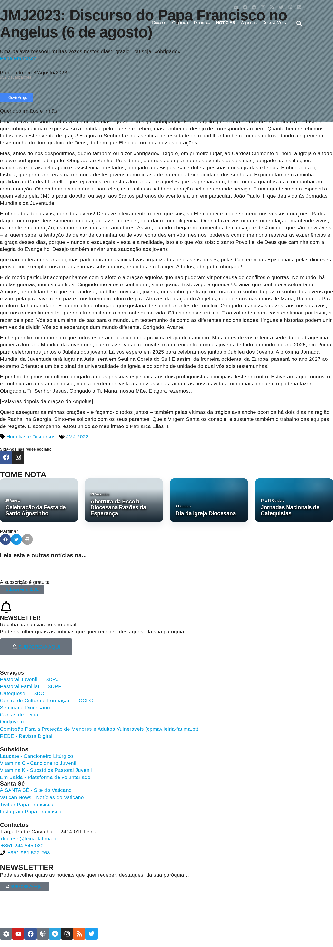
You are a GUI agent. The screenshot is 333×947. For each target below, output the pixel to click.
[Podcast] (290, 7)
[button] (299, 23)
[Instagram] (263, 7)
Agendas (248, 22)
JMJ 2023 (77, 436)
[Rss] (272, 7)
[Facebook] (245, 7)
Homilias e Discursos (31, 436)
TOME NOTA (23, 474)
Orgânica (180, 22)
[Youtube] (236, 7)
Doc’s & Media (274, 22)
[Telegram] (254, 7)
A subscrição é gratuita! (25, 582)
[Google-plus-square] (299, 7)
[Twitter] (281, 7)
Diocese (159, 22)
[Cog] (6, 934)
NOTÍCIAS (225, 22)
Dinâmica (202, 22)
